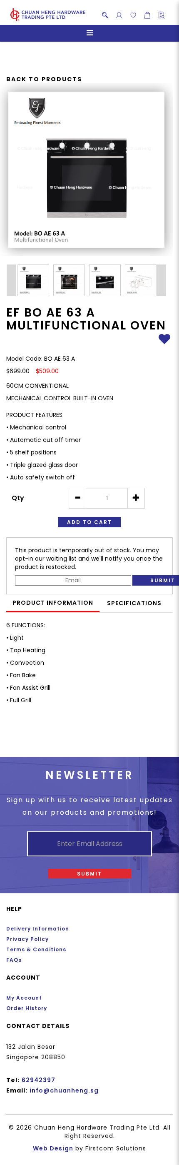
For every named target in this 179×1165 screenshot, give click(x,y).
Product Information (52, 603)
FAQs (14, 959)
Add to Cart (89, 522)
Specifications (134, 603)
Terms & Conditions (36, 949)
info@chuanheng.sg (64, 1090)
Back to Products (44, 79)
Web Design (53, 1148)
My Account (24, 997)
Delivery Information (37, 928)
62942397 (38, 1080)
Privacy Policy (27, 939)
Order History (26, 1008)
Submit (89, 873)
